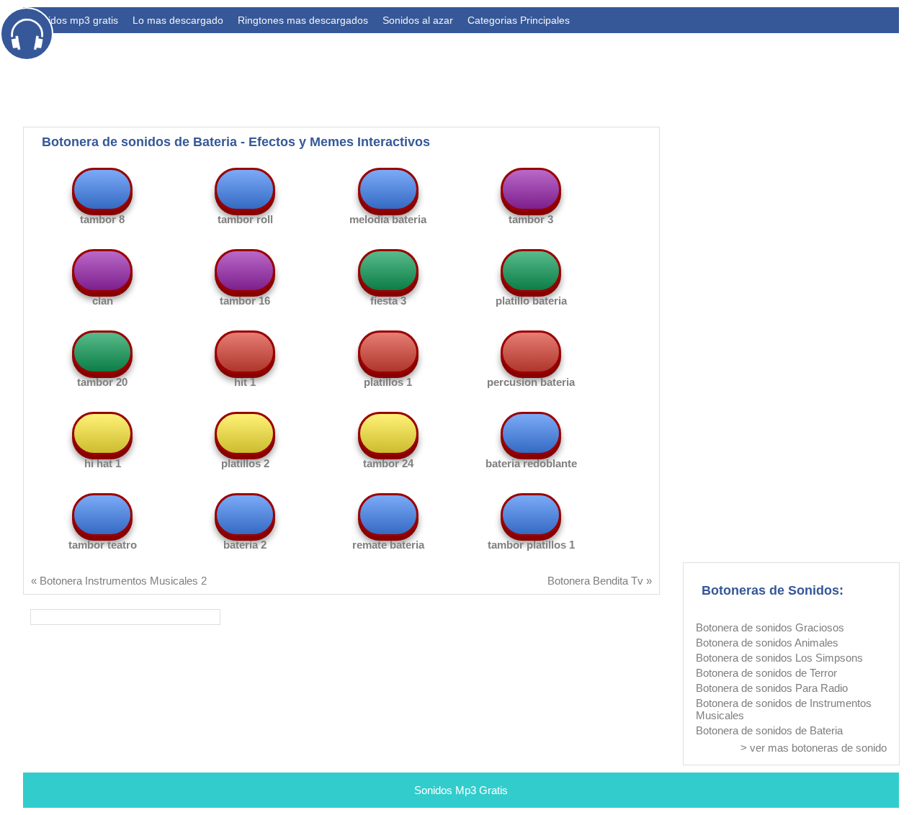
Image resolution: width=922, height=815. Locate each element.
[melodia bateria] (388, 189)
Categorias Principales (518, 20)
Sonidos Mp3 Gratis (461, 790)
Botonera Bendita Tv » (599, 581)
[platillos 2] (245, 433)
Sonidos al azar (417, 20)
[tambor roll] (245, 189)
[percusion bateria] (531, 352)
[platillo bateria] (531, 270)
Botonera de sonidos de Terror (766, 673)
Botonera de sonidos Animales (767, 642)
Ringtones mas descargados (303, 20)
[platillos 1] (388, 352)
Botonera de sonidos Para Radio (772, 688)
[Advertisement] (637, 76)
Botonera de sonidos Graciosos (770, 627)
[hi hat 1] (102, 433)
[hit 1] (245, 352)
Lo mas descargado (178, 20)
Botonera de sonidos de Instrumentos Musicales (784, 709)
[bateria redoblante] (531, 433)
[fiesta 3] (388, 270)
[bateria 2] (245, 514)
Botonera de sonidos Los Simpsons (779, 658)
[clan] (102, 270)
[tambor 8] (102, 189)
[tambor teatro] (102, 514)
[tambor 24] (388, 433)
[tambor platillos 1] (531, 514)
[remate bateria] (388, 514)
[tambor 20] (102, 352)
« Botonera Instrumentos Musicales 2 (119, 581)
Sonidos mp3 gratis (74, 20)
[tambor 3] (531, 189)
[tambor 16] (245, 270)
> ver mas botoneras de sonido (813, 748)
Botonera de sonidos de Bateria (769, 730)
